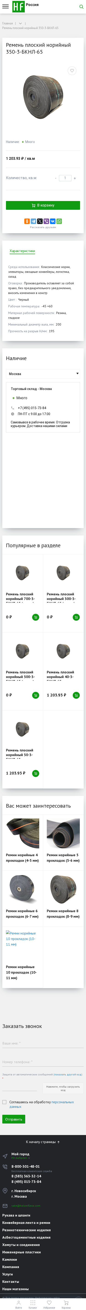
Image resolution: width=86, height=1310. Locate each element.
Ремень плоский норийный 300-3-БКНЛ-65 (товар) (61, 599)
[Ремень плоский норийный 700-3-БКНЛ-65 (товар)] (22, 573)
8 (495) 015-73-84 (26, 1181)
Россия (32, 4)
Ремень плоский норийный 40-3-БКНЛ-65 (60, 677)
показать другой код (67, 1074)
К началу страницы (41, 1141)
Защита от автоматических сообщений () (42, 1076)
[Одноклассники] (27, 221)
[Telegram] (33, 221)
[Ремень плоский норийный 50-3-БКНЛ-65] (22, 729)
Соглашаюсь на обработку (41, 1104)
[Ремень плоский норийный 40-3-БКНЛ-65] (63, 651)
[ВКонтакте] (52, 221)
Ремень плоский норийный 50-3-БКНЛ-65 (19, 755)
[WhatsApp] (59, 221)
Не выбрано (19, 1157)
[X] (40, 221)
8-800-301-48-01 (25, 1166)
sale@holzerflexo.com (25, 1205)
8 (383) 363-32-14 (26, 1176)
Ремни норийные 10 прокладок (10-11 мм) (21, 972)
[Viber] (46, 221)
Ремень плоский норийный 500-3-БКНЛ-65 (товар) (20, 677)
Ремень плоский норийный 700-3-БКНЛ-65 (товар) (20, 599)
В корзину (45, 205)
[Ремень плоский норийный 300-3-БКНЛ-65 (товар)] (63, 573)
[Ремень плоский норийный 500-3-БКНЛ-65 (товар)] (22, 651)
